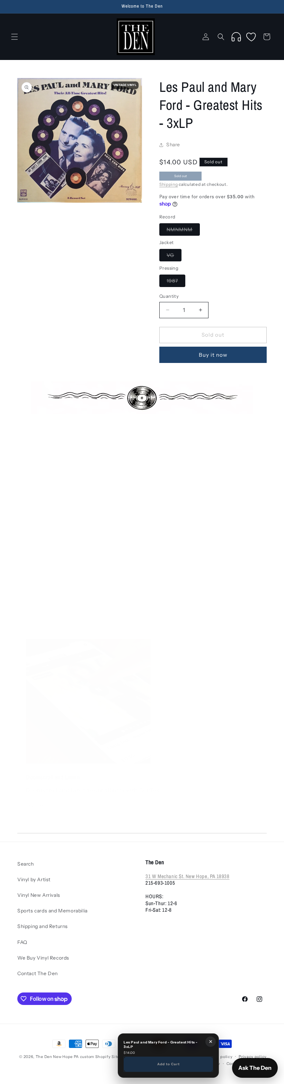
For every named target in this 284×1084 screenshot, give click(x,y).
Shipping (168, 184)
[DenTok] (236, 36)
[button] (14, 36)
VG (174, 256)
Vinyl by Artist (34, 879)
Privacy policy (253, 1056)
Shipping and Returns (42, 926)
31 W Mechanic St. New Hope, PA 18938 (187, 876)
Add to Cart (168, 1064)
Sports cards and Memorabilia (52, 911)
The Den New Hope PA (57, 1056)
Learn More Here (49, 616)
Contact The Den (37, 973)
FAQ (22, 942)
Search (25, 864)
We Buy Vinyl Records (43, 958)
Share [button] (173, 144)
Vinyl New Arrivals (38, 895)
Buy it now (213, 355)
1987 (176, 282)
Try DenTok (41, 805)
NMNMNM (183, 231)
